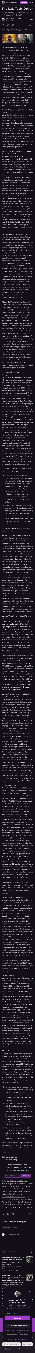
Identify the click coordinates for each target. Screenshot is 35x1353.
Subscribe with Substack (19, 1326)
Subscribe (17, 1318)
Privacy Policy (24, 1334)
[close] (29, 1291)
